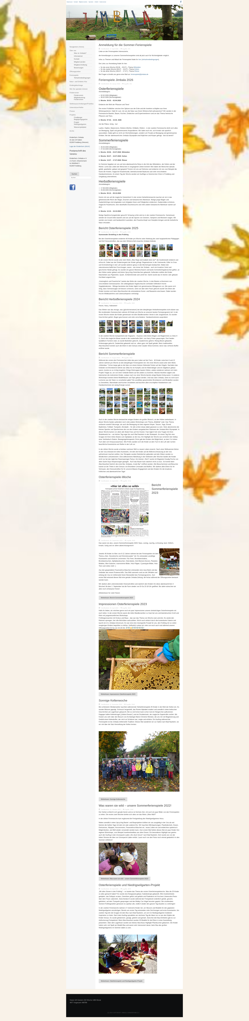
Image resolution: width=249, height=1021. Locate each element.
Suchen (74, 174)
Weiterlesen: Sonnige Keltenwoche (113, 799)
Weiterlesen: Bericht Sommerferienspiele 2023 (117, 598)
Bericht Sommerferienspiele (117, 353)
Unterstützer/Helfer (76, 107)
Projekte (73, 115)
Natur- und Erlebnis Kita (78, 82)
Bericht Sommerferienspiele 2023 (165, 488)
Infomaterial (78, 56)
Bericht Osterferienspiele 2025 (118, 228)
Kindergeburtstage (76, 85)
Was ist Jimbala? (80, 53)
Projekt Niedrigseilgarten (80, 123)
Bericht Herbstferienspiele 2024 (119, 299)
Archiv (72, 131)
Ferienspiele (74, 75)
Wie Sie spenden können (79, 89)
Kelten (137, 69)
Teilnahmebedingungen (82, 78)
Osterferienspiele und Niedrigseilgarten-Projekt (129, 885)
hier (139, 59)
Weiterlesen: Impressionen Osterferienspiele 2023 (118, 694)
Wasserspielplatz (80, 127)
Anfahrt (96, 2)
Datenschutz (103, 2)
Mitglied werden (83, 2)
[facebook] (72, 187)
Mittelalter (137, 67)
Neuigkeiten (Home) (77, 47)
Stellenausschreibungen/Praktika (81, 104)
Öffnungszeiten (75, 71)
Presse (72, 111)
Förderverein (74, 93)
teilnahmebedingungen (150, 59)
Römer (136, 71)
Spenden (91, 2)
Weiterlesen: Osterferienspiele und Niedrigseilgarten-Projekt (121, 981)
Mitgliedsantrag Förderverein (79, 98)
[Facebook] (181, 2)
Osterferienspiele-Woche (115, 477)
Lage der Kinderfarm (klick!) (80, 146)
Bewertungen (78, 68)
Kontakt (76, 2)
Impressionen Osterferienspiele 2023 (123, 604)
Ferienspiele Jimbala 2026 (116, 79)
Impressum (70, 2)
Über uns (73, 50)
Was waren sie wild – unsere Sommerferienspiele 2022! (135, 805)
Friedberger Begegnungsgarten (80, 118)
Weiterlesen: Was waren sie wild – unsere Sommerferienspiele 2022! (124, 878)
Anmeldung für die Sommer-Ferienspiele (125, 45)
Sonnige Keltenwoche (113, 700)
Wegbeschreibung (80, 65)
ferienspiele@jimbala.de (139, 74)
